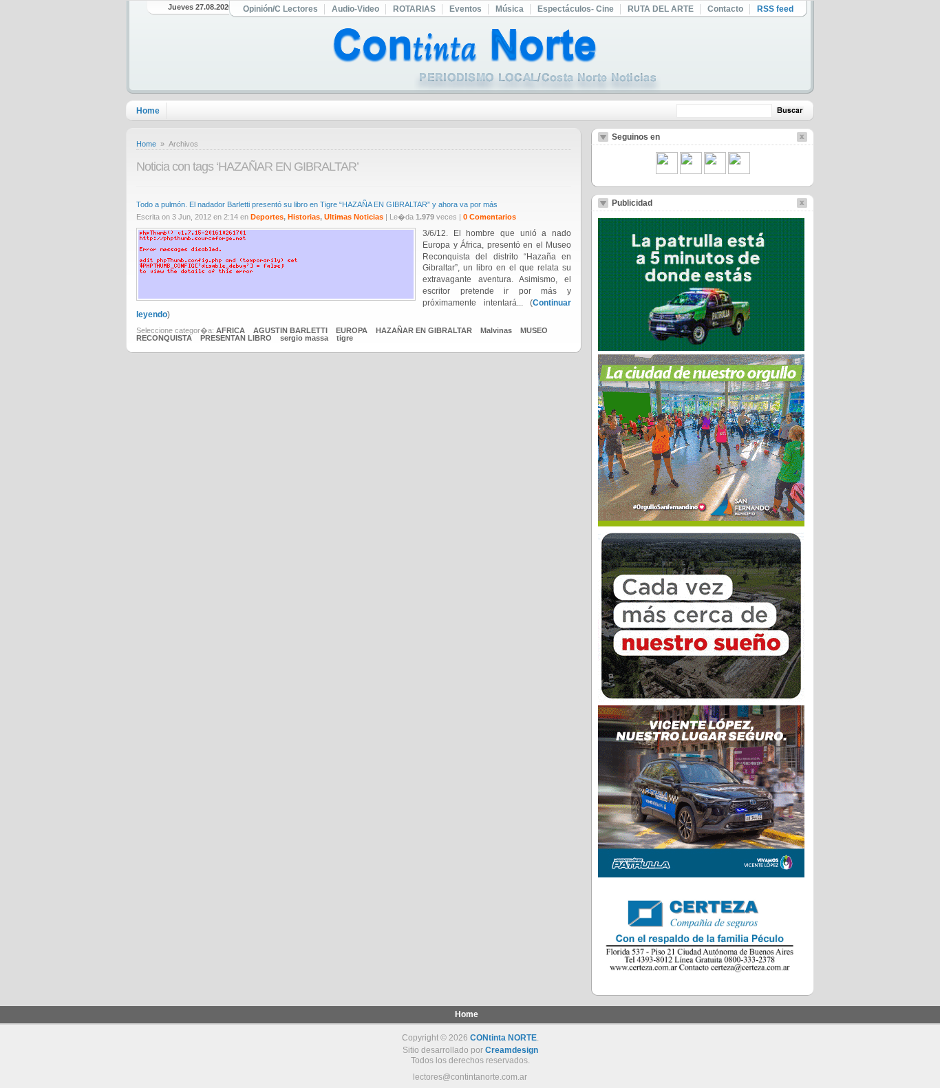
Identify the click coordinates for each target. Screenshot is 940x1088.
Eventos (465, 9)
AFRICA (230, 330)
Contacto (725, 9)
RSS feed (775, 9)
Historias (304, 217)
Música (509, 9)
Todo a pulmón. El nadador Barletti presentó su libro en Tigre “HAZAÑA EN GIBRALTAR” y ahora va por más (317, 204)
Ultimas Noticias (353, 217)
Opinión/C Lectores (280, 9)
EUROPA (351, 330)
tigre (345, 338)
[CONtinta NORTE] (496, 61)
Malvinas (496, 330)
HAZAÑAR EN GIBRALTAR (424, 330)
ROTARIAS (414, 9)
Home (148, 111)
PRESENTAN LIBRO (236, 338)
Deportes (267, 217)
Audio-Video (355, 9)
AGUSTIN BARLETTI (290, 330)
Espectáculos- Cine (575, 9)
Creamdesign (511, 1050)
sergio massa (304, 338)
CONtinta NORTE (503, 1038)
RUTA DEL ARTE (661, 9)
